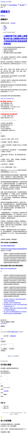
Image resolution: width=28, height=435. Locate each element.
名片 (5, 29)
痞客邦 (13, 331)
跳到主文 (3, 15)
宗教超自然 (13, 336)
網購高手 (5, 11)
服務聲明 (16, 414)
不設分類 (12, 23)
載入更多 (3, 341)
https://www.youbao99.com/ (7, 98)
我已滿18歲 (3, 432)
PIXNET (7, 412)
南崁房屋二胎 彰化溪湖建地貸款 (12, 302)
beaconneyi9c (4, 323)
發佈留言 (3, 350)
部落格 (5, 28)
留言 (16, 331)
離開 (9, 432)
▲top (2, 338)
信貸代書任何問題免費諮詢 (8, 245)
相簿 (5, 26)
